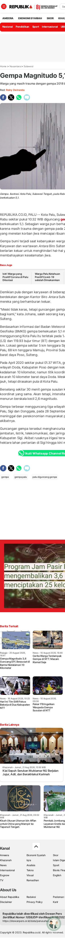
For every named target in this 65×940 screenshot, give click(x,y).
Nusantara (15, 66)
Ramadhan (33, 880)
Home (3, 66)
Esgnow (4, 875)
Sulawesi (28, 66)
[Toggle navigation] (4, 6)
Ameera (4, 855)
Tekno (30, 870)
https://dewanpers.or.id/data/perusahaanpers (29, 920)
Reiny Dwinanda (15, 89)
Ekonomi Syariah (30, 18)
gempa (5, 476)
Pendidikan (22, 26)
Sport (35, 26)
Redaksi (31, 896)
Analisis (31, 865)
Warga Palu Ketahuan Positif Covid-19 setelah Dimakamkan (47, 277)
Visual (30, 875)
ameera (7, 18)
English (57, 875)
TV (1, 880)
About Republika (9, 896)
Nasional (7, 26)
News (3, 865)
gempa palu (20, 476)
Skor (55, 855)
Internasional (50, 26)
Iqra (29, 860)
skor (50, 18)
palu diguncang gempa (44, 476)
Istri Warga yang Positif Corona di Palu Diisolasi (15, 277)
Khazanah (5, 860)
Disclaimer (6, 901)
